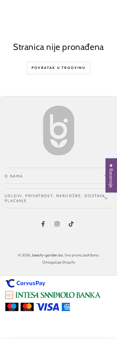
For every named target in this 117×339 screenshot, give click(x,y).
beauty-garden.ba (47, 255)
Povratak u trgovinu (58, 67)
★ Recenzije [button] (111, 175)
